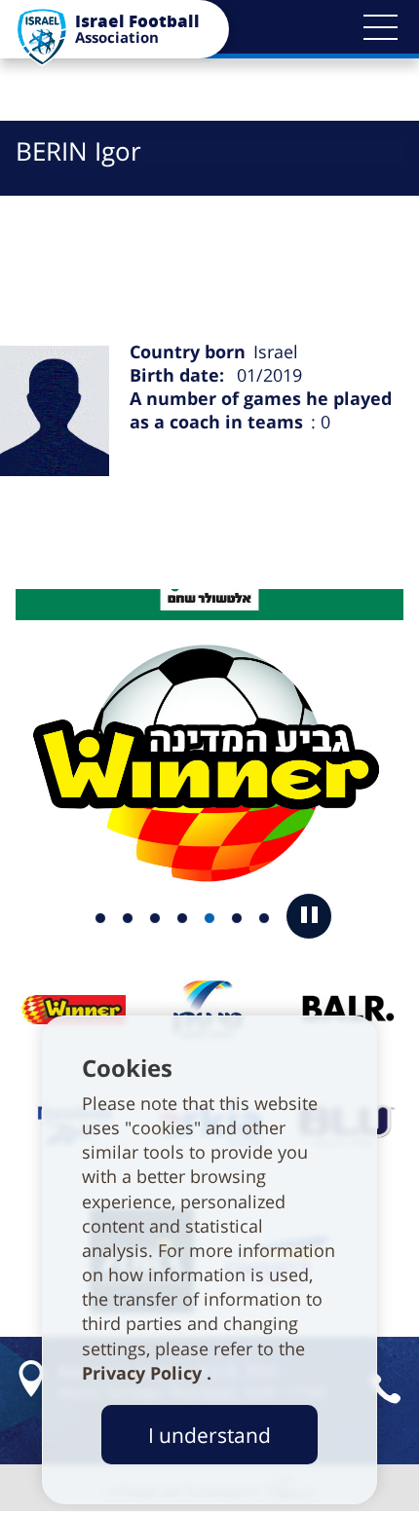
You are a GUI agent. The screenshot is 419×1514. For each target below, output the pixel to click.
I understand (209, 1435)
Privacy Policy (144, 1373)
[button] (380, 27)
